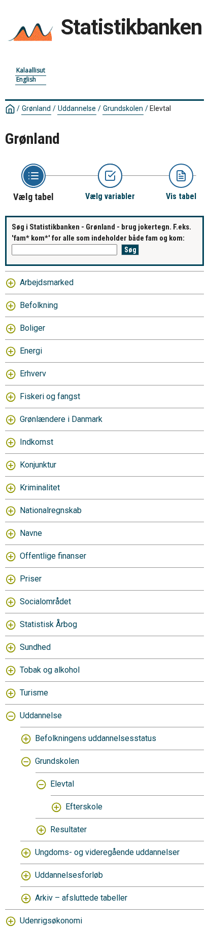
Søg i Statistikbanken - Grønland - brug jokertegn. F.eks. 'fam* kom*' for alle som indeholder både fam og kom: (101, 232)
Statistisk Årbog (48, 624)
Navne (31, 533)
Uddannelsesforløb (69, 875)
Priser (31, 579)
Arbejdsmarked (47, 282)
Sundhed (35, 647)
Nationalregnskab (51, 510)
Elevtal (62, 784)
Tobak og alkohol (50, 670)
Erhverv (33, 373)
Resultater (68, 829)
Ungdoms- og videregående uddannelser (107, 852)
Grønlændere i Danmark (61, 419)
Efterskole (83, 806)
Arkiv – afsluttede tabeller (81, 898)
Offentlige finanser (53, 556)
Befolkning (39, 305)
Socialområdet (45, 601)
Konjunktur (38, 465)
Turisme (34, 692)
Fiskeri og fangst (50, 396)
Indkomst (36, 442)
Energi (31, 351)
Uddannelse (77, 108)
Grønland (36, 108)
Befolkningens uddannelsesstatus (95, 738)
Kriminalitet (40, 487)
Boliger (32, 328)
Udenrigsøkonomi (51, 920)
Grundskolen (123, 108)
